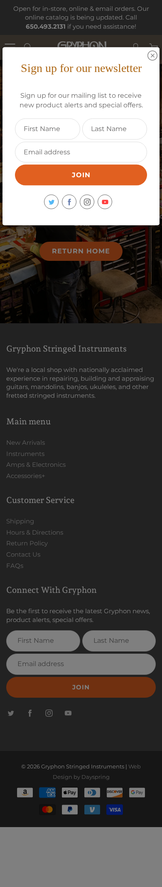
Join (81, 175)
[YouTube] (105, 202)
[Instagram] (87, 202)
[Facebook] (69, 202)
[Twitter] (51, 202)
